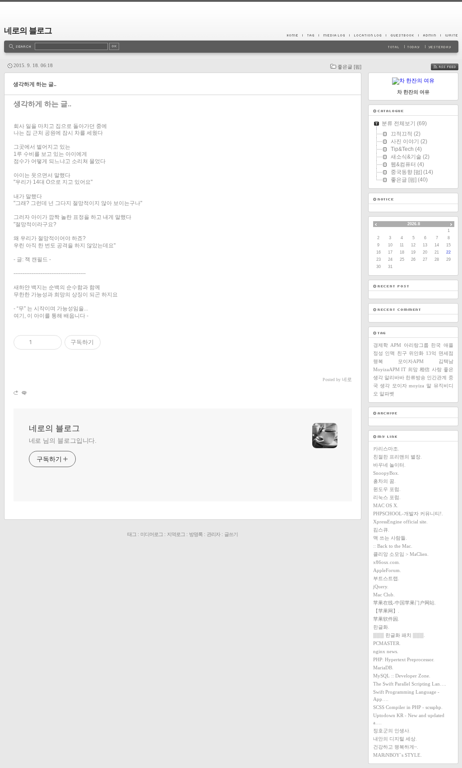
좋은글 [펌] (349, 66)
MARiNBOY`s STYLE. (397, 755)
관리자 (213, 534)
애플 (448, 345)
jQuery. (380, 586)
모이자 (399, 385)
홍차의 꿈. (384, 481)
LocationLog (367, 35)
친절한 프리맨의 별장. (397, 456)
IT (403, 369)
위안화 (416, 353)
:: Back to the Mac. (392, 546)
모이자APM (411, 361)
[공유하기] (40, 342)
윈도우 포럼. (387, 489)
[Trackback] (16, 392)
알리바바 (394, 377)
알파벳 (386, 393)
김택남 (446, 361)
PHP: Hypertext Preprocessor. (403, 659)
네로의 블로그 (28, 30)
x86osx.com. (386, 562)
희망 (413, 369)
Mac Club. (384, 594)
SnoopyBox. (386, 473)
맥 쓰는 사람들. (390, 538)
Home (294, 35)
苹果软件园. (386, 619)
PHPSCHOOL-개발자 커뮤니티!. (408, 513)
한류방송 (415, 377)
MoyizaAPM (386, 369)
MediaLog (334, 35)
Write (449, 35)
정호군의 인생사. (392, 730)
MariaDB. (383, 667)
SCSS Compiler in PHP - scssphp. (408, 707)
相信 (425, 369)
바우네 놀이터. (389, 465)
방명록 (196, 534)
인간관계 (437, 377)
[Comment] (23, 392)
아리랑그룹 (416, 345)
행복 (378, 361)
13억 (431, 353)
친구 (402, 353)
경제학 (380, 345)
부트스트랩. (386, 578)
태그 (131, 534)
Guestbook (402, 35)
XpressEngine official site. (400, 521)
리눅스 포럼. (387, 497)
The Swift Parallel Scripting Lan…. (409, 683)
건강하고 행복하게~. (395, 747)
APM (395, 345)
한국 (436, 345)
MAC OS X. (385, 505)
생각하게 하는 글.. (34, 84)
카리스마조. (386, 448)
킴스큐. (381, 529)
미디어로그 (151, 534)
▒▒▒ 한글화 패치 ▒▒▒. (399, 635)
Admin (429, 35)
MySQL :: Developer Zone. (401, 675)
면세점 (446, 353)
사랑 (437, 369)
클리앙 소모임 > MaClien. (401, 554)
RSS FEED (451, 67)
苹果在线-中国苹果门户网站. (404, 602)
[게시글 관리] (51, 342)
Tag (310, 35)
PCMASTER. (387, 643)
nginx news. (385, 651)
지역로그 (176, 534)
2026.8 (413, 224)
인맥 (390, 353)
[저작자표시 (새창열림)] (105, 342)
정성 (378, 353)
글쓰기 (231, 534)
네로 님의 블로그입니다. (63, 440)
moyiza (416, 385)
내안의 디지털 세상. (395, 738)
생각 (385, 385)
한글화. (381, 627)
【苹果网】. (386, 610)
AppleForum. (387, 570)
